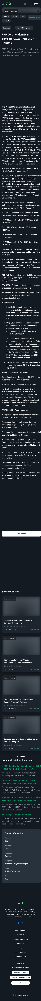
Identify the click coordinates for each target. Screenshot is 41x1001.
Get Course (21, 534)
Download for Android (21, 972)
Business (6, 28)
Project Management (24, 28)
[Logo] (8, 3)
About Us (20, 943)
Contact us (20, 935)
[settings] (25, 3)
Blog (20, 948)
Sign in (35, 4)
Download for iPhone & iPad (21, 977)
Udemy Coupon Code (20, 939)
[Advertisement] (20, 80)
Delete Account (20, 956)
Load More (21, 756)
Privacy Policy (20, 952)
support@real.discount (20, 967)
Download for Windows (20, 983)
